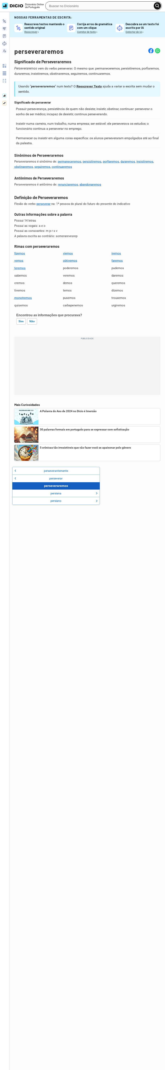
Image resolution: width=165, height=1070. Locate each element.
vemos (18, 260)
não (32, 321)
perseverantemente (56, 470)
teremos (20, 268)
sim (21, 321)
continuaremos (62, 167)
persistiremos (92, 161)
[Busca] (157, 5)
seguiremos (42, 167)
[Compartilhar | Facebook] (151, 50)
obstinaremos (23, 167)
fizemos (19, 253)
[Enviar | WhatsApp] (157, 50)
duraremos (128, 161)
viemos (68, 253)
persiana (56, 493)
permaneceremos (69, 161)
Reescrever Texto (89, 86)
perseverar (43, 204)
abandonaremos (90, 184)
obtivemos (70, 260)
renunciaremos (68, 184)
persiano (56, 500)
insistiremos (144, 161)
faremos (117, 260)
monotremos (23, 298)
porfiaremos (111, 161)
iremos (116, 253)
